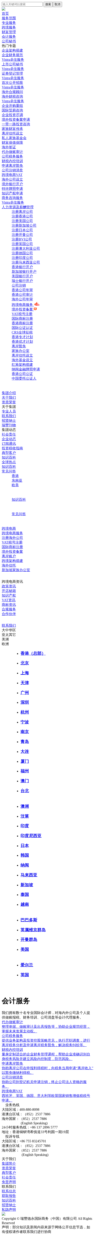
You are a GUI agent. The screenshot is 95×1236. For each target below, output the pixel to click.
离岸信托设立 (22, 355)
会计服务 (9, 36)
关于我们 (9, 397)
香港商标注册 (22, 323)
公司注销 (19, 285)
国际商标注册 (22, 318)
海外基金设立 (22, 360)
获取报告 (9, 1196)
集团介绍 (9, 393)
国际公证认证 (22, 328)
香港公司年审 (22, 290)
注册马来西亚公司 (26, 262)
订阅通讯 (9, 443)
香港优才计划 (22, 341)
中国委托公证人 (24, 378)
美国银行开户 (22, 276)
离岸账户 (9, 556)
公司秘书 (9, 41)
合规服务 (9, 609)
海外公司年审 (22, 299)
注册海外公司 (12, 538)
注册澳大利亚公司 (26, 248)
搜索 (48, 4)
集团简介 (9, 1163)
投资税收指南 (12, 448)
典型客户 (9, 453)
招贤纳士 (9, 420)
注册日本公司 (22, 230)
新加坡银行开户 (24, 271)
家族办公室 (20, 351)
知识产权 (9, 595)
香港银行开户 (22, 267)
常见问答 (9, 471)
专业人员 (9, 411)
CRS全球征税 (22, 332)
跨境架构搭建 (12, 561)
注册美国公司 (22, 221)
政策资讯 (9, 586)
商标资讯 (9, 604)
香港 (15, 476)
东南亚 (17, 480)
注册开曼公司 (22, 235)
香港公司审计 (22, 294)
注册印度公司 (22, 258)
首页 (5, 13)
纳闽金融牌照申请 (26, 369)
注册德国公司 (22, 253)
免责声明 (9, 1182)
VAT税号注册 (22, 314)
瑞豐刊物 (9, 425)
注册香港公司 (22, 216)
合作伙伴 (9, 614)
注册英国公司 (22, 244)
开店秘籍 (9, 591)
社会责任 (9, 434)
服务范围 (9, 18)
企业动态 (9, 439)
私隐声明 (9, 1209)
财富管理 (9, 32)
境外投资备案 (23, 309)
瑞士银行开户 (22, 281)
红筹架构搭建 (22, 364)
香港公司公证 (22, 374)
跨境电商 (9, 528)
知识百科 (9, 457)
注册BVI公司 (22, 239)
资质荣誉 (9, 402)
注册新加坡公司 (24, 225)
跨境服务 (9, 27)
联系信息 (9, 1191)
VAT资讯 (8, 600)
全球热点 (9, 462)
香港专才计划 (22, 337)
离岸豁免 (19, 346)
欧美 (15, 485)
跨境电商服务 (23, 305)
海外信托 (9, 565)
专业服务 (9, 23)
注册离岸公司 (22, 211)
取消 (57, 4)
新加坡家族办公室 (16, 570)
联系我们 (9, 416)
